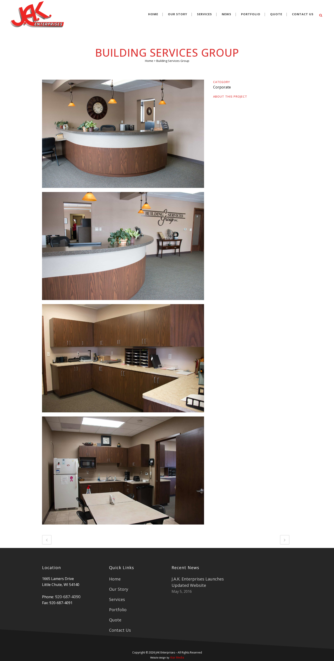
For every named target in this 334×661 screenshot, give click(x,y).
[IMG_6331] (123, 135)
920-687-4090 (67, 596)
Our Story (118, 589)
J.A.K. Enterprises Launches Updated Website (198, 582)
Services (117, 599)
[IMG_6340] (123, 359)
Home (149, 61)
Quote (115, 620)
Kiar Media (177, 657)
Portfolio (118, 609)
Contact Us (120, 630)
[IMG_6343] (123, 472)
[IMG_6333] (123, 247)
